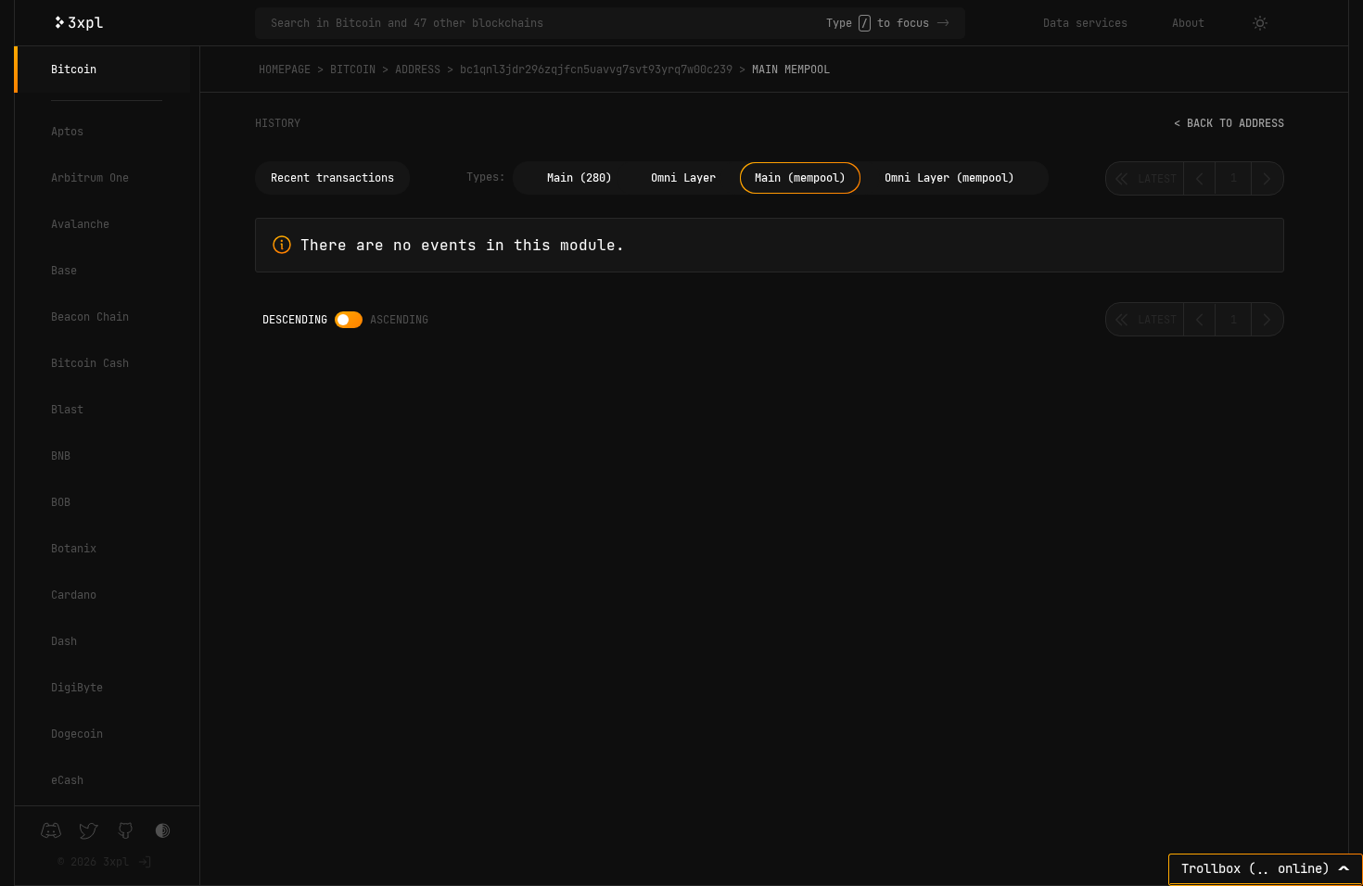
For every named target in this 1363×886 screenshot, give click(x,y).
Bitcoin (73, 69)
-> (942, 23)
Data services (1085, 23)
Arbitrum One (90, 178)
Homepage (285, 69)
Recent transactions (332, 178)
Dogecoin (77, 734)
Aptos (67, 131)
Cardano (73, 595)
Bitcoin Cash (90, 363)
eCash (67, 780)
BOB (60, 502)
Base (64, 270)
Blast (67, 409)
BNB (60, 456)
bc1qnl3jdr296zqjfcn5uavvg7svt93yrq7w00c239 (596, 69)
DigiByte (77, 687)
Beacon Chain (90, 317)
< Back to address (1229, 123)
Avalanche (80, 224)
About (1188, 23)
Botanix (73, 548)
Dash (64, 641)
